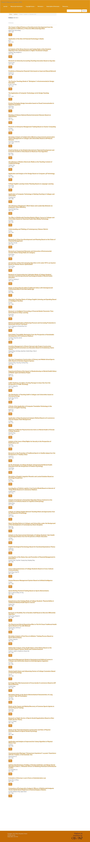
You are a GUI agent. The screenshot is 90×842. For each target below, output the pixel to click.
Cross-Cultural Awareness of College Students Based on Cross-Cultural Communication (30, 569)
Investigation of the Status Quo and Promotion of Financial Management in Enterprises (31, 557)
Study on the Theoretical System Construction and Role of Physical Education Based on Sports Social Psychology (29, 730)
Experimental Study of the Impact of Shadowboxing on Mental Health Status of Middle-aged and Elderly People (32, 371)
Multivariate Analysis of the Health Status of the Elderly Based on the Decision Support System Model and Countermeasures (30, 648)
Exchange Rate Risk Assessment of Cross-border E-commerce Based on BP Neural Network (32, 683)
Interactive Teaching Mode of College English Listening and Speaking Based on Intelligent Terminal (32, 300)
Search (84, 10)
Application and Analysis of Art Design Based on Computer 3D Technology (31, 173)
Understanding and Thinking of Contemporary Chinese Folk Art (28, 229)
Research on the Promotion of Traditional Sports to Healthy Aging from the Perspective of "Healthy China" (31, 453)
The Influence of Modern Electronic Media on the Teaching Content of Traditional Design (30, 162)
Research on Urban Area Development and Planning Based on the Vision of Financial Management (31, 240)
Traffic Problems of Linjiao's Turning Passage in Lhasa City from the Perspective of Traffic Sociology (29, 383)
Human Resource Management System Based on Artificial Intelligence (30, 580)
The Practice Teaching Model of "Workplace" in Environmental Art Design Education (31, 82)
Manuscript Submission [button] (17, 6)
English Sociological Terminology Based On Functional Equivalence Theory (31, 547)
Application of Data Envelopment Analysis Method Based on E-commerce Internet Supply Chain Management (31, 418)
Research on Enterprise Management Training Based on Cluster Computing (32, 126)
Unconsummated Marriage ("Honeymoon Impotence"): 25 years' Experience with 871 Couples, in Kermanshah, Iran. (32, 753)
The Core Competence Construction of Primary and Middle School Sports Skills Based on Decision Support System (31, 360)
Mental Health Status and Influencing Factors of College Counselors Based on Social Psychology (31, 671)
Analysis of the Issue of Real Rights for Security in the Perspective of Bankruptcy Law (29, 442)
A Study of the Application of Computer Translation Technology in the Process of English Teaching (30, 407)
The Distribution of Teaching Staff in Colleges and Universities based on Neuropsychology (30, 395)
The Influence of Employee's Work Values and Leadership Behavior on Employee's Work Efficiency (30, 206)
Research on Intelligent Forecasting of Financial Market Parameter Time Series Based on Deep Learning (30, 311)
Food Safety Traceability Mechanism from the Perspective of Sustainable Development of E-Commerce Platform (31, 335)
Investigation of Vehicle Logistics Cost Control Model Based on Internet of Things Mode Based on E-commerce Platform (31, 488)
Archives (15, 14)
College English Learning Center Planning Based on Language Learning (30, 184)
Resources (65, 6)
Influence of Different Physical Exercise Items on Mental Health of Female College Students (31, 430)
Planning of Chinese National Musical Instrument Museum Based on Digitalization (29, 115)
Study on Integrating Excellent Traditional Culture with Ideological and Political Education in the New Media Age (30, 288)
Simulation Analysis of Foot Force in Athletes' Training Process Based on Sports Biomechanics (30, 636)
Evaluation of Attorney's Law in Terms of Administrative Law (27, 778)
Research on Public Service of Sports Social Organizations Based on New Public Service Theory (31, 718)
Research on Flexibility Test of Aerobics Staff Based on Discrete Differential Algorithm (31, 613)
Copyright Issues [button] (30, 6)
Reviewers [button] (40, 6)
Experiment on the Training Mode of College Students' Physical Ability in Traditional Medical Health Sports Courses (31, 601)
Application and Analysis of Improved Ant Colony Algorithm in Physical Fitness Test (30, 742)
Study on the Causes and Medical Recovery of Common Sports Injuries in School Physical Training (31, 707)
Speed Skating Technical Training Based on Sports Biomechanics (28, 591)
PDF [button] (10, 34)
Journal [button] (5, 6)
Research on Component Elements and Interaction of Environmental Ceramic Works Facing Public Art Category (29, 251)
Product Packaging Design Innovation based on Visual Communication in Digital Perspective (31, 104)
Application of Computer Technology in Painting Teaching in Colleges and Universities (31, 194)
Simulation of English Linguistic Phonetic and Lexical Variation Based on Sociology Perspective (30, 477)
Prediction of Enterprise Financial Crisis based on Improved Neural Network (32, 71)
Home (10, 14)
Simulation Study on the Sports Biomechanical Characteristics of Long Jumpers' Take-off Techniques (30, 695)
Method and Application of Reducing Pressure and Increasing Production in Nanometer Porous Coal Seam (32, 323)
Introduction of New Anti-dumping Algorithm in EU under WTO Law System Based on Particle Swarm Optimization (32, 263)
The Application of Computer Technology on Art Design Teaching (28, 93)
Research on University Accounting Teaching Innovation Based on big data (31, 61)
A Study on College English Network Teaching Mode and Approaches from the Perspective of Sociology (31, 512)
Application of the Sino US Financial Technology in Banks (26, 39)
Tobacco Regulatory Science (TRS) (11, 2)
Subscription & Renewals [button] (52, 6)
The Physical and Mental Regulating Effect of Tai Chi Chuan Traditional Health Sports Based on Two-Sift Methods (32, 625)
